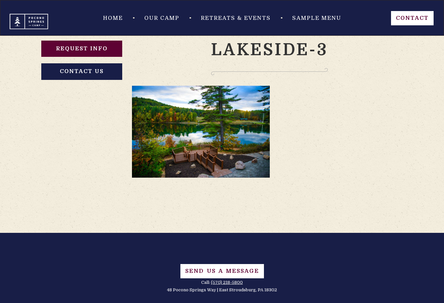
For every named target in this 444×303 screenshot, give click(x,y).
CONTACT (412, 18)
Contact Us (82, 71)
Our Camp (161, 18)
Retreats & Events (236, 18)
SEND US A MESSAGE (222, 271)
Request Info (82, 48)
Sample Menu (316, 18)
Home (113, 18)
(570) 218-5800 (227, 282)
